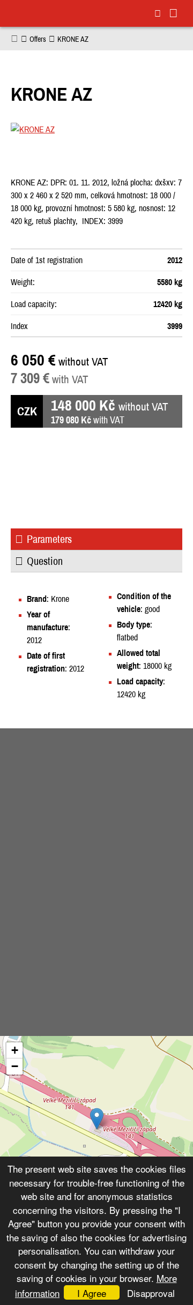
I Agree (91, 1293)
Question (45, 561)
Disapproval (151, 1293)
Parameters (49, 539)
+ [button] (14, 1050)
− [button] (14, 1066)
